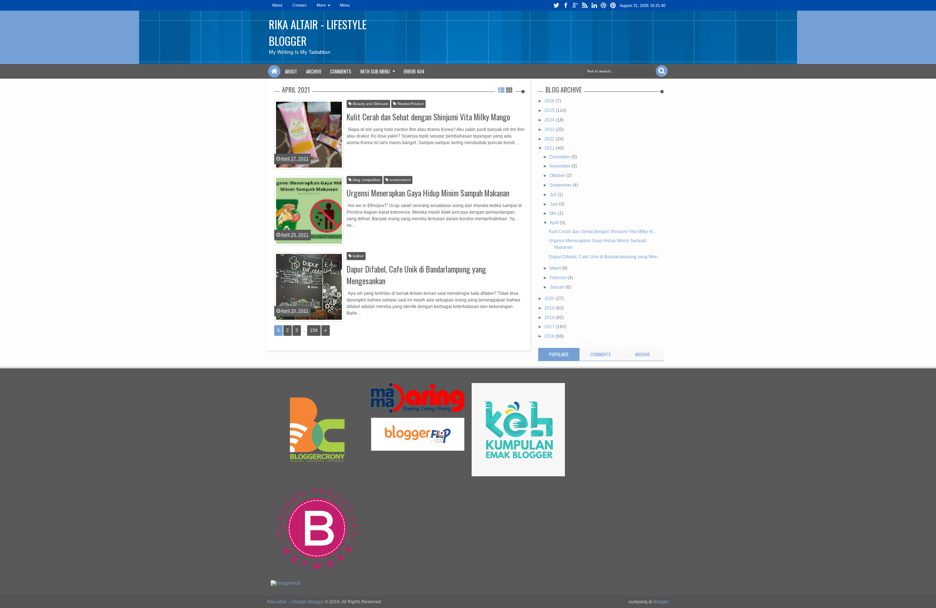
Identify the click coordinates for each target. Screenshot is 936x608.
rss (584, 5)
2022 (550, 139)
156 (314, 330)
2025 (550, 110)
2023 (550, 129)
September (561, 185)
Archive (313, 71)
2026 (550, 101)
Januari (558, 287)
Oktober (558, 175)
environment (400, 180)
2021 (550, 148)
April (555, 222)
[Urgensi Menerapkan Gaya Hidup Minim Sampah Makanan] (309, 211)
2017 (550, 326)
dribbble (603, 5)
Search (662, 71)
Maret (556, 268)
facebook (565, 5)
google (575, 5)
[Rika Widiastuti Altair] (271, 114)
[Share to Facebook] (319, 153)
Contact (299, 5)
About (277, 5)
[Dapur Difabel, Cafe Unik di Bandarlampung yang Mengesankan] (309, 287)
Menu (345, 5)
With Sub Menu (375, 71)
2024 (550, 120)
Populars (559, 354)
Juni (554, 204)
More (321, 5)
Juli (554, 194)
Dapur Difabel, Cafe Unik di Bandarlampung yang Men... (605, 256)
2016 (550, 336)
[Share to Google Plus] (337, 153)
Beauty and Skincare (370, 104)
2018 (550, 317)
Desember (560, 156)
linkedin (594, 5)
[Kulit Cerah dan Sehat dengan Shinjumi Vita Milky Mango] (309, 135)
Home (274, 71)
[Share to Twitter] (328, 153)
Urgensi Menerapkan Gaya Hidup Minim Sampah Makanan (428, 193)
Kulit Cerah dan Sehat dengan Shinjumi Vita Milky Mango (428, 117)
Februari (558, 277)
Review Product (410, 104)
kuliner (358, 256)
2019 (550, 308)
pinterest (613, 5)
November (560, 166)
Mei (554, 213)
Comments (340, 71)
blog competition (366, 180)
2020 (550, 298)
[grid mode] (509, 89)
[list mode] (501, 89)
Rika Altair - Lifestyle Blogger (295, 601)
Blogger (661, 601)
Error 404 (414, 71)
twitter (556, 5)
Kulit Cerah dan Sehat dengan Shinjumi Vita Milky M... (602, 231)
